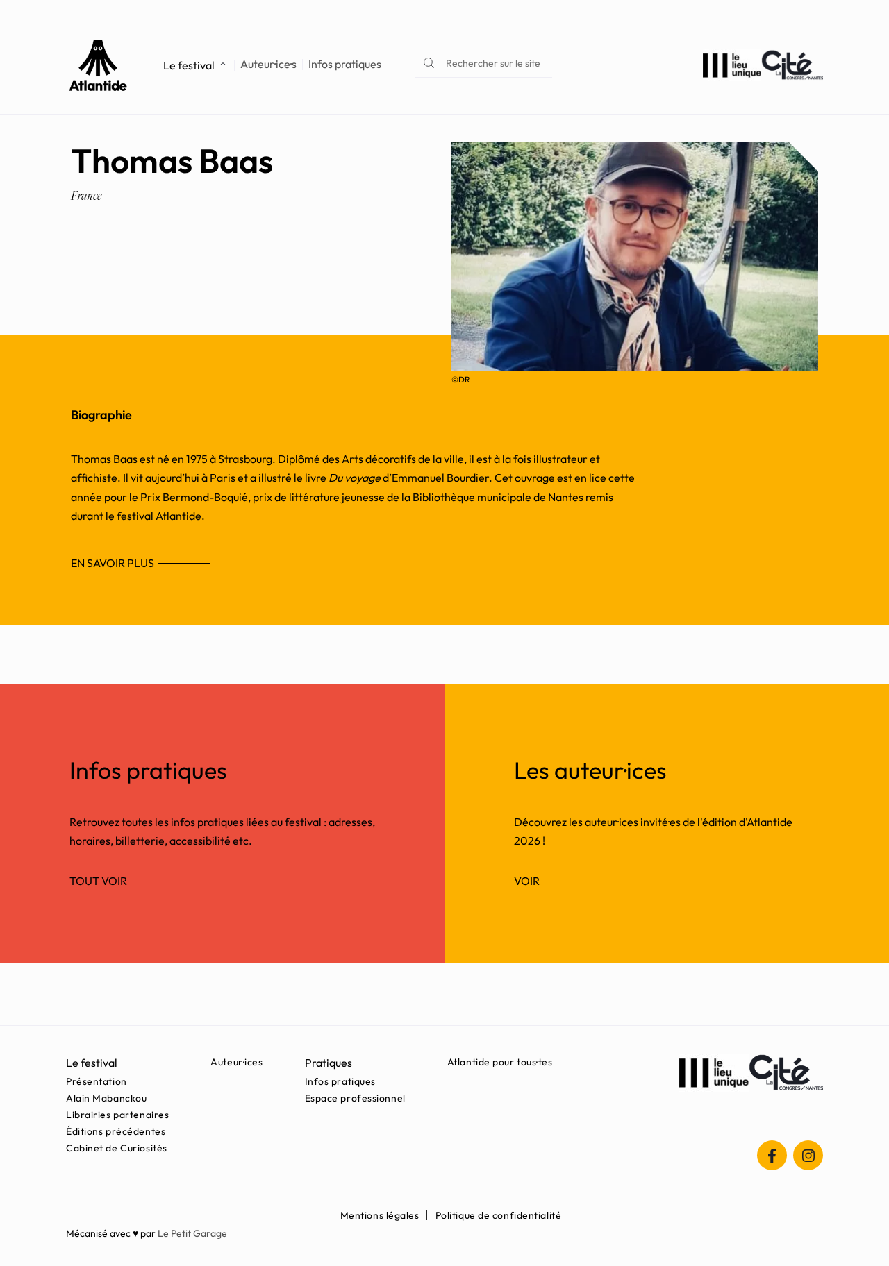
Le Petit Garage (192, 1233)
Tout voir (98, 881)
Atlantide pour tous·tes (500, 1062)
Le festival (189, 65)
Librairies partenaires (117, 1114)
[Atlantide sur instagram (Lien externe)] (808, 1155)
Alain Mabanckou (106, 1098)
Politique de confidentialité (498, 1215)
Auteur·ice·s (268, 64)
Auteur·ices (236, 1062)
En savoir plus (112, 563)
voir (527, 881)
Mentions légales (379, 1215)
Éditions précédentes (115, 1131)
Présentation (96, 1081)
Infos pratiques (344, 64)
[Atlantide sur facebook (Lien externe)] (772, 1155)
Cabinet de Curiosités (116, 1148)
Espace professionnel (355, 1098)
